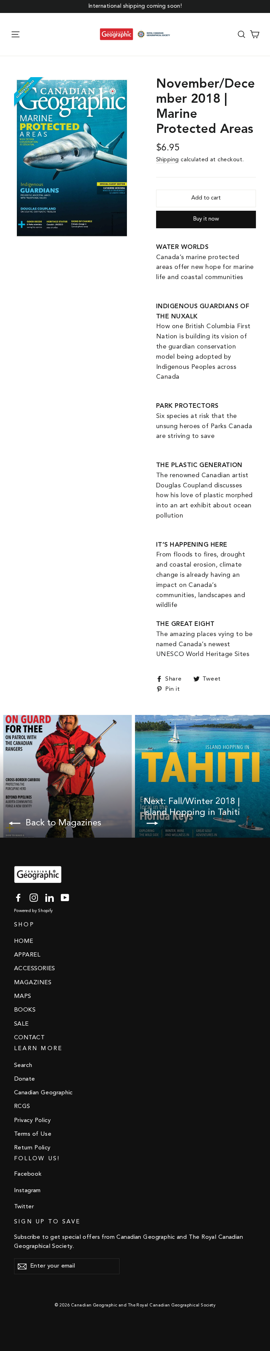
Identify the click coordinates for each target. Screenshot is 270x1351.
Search (23, 1065)
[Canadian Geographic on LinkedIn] (49, 898)
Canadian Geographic (43, 1093)
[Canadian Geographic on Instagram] (34, 898)
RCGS (22, 1106)
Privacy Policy (32, 1120)
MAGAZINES (32, 983)
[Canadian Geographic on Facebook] (18, 898)
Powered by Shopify (33, 911)
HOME (23, 941)
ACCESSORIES (34, 969)
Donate (24, 1079)
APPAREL (27, 955)
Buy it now (206, 219)
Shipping (167, 160)
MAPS (22, 996)
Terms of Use (32, 1134)
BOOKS (25, 1010)
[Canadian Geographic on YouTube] (65, 898)
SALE (21, 1024)
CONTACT (29, 1038)
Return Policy (32, 1148)
